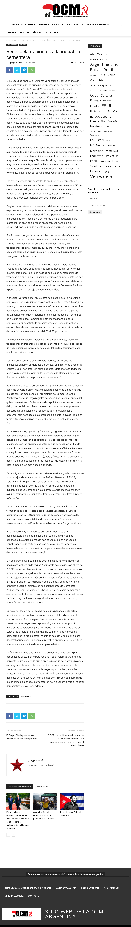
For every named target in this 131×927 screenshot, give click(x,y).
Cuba (94, 95)
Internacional (20, 40)
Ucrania (95, 171)
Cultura (106, 95)
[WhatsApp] (31, 70)
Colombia (96, 80)
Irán (92, 140)
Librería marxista (37, 32)
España (112, 111)
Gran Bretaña (109, 121)
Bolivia (96, 69)
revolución (104, 161)
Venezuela (26, 696)
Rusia (115, 161)
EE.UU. (108, 105)
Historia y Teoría (96, 24)
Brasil (108, 69)
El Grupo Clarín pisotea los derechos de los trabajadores (21, 737)
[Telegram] (24, 70)
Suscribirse (94, 211)
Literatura (110, 145)
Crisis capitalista (111, 90)
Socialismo (96, 166)
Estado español (101, 116)
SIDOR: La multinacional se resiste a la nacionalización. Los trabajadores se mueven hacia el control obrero (66, 740)
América (33, 40)
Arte (114, 64)
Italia (108, 140)
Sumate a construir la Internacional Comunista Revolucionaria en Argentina (65, 874)
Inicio (8, 40)
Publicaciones (16, 32)
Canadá (93, 75)
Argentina (99, 64)
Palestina (112, 156)
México (111, 150)
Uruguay (105, 171)
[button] (121, 24)
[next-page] (13, 835)
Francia (94, 121)
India (107, 126)
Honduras (96, 126)
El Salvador (98, 111)
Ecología (95, 100)
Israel (100, 140)
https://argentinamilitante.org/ (41, 765)
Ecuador (94, 106)
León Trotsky (97, 145)
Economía (107, 100)
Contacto (56, 32)
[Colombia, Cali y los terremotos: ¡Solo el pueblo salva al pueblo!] (45, 801)
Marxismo (96, 150)
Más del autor (41, 786)
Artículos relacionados (19, 786)
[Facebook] (9, 70)
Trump (118, 166)
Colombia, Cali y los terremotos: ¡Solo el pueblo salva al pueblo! (44, 815)
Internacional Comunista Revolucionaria (32, 24)
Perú (93, 161)
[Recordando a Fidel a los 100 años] (72, 801)
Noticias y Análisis (73, 24)
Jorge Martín (16, 62)
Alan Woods (98, 54)
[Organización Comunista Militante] (65, 10)
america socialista (99, 59)
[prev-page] (8, 835)
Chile (102, 74)
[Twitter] (17, 70)
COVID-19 (95, 90)
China (111, 75)
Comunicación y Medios (100, 85)
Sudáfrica (108, 166)
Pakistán (97, 155)
